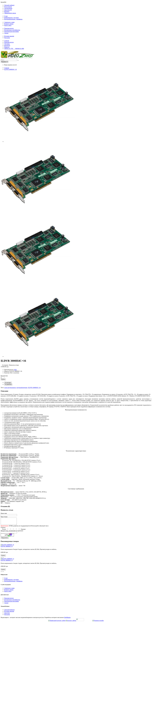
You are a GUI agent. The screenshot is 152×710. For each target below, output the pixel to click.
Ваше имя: (4, 513)
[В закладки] (1, 557)
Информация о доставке (11, 17)
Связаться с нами (9, 22)
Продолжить (4, 537)
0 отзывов (5, 365)
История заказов (9, 36)
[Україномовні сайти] (71, 620)
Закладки (7, 613)
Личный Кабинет (9, 609)
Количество (4, 376)
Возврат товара (8, 24)
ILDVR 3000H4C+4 (6, 560)
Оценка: (3, 527)
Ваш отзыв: (4, 517)
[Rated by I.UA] (80, 620)
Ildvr (15, 369)
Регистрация (8, 6)
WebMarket (67, 617)
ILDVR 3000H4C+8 (6, 546)
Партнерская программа (11, 31)
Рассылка (7, 37)
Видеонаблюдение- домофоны (13, 19)
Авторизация (8, 8)
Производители (9, 28)
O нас (6, 16)
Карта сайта (7, 25)
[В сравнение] (3, 557)
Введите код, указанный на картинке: (12, 530)
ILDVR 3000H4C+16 (10, 69)
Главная (6, 68)
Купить (3, 379)
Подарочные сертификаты (12, 30)
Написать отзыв (14, 365)
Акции (6, 33)
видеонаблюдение (22, 387)
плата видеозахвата (10, 387)
